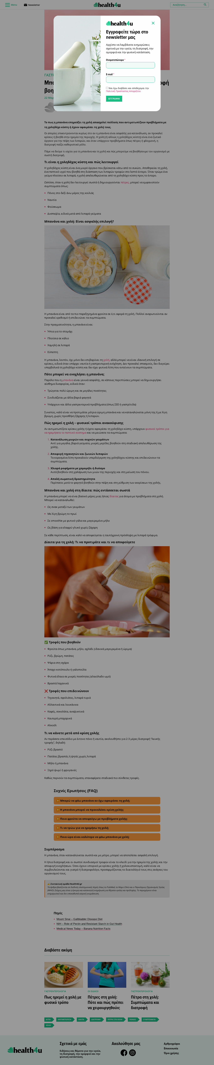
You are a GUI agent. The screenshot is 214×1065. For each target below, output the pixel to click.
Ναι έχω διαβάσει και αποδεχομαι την (127, 90)
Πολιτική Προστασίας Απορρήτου (123, 91)
